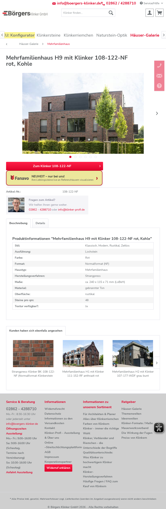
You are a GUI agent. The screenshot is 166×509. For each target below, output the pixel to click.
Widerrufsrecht (55, 409)
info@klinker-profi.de (71, 210)
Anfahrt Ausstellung (19, 472)
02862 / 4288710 (121, 3)
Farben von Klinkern (96, 424)
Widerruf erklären (58, 468)
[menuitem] (88, 13)
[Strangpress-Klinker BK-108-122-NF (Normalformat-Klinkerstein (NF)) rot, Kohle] (33, 353)
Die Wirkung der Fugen (136, 433)
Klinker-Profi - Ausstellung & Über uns (62, 435)
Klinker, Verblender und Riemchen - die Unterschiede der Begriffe (100, 443)
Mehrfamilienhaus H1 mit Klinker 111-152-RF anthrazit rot (83, 374)
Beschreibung (18, 223)
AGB (48, 452)
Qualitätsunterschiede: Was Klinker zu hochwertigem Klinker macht (98, 460)
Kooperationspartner (58, 462)
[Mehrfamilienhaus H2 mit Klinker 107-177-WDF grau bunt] (133, 353)
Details (40, 223)
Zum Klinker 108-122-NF (52, 166)
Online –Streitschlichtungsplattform (63, 445)
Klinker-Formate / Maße (137, 423)
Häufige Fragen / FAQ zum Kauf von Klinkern (100, 483)
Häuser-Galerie (131, 409)
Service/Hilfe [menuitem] (151, 3)
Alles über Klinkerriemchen (101, 419)
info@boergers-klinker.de (79, 3)
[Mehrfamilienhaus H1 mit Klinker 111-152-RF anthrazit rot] (83, 353)
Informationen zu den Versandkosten (58, 421)
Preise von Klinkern (134, 438)
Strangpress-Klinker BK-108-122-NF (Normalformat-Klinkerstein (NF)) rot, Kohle (33, 374)
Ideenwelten (129, 418)
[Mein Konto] (150, 13)
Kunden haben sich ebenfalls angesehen (35, 331)
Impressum (52, 457)
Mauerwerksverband (134, 428)
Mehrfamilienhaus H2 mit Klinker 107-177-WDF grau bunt (133, 374)
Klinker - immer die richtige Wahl (101, 431)
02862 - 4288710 (40, 210)
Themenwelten (131, 414)
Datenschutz (53, 414)
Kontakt (50, 428)
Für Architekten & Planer (99, 414)
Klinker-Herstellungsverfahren (97, 474)
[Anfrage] (159, 13)
